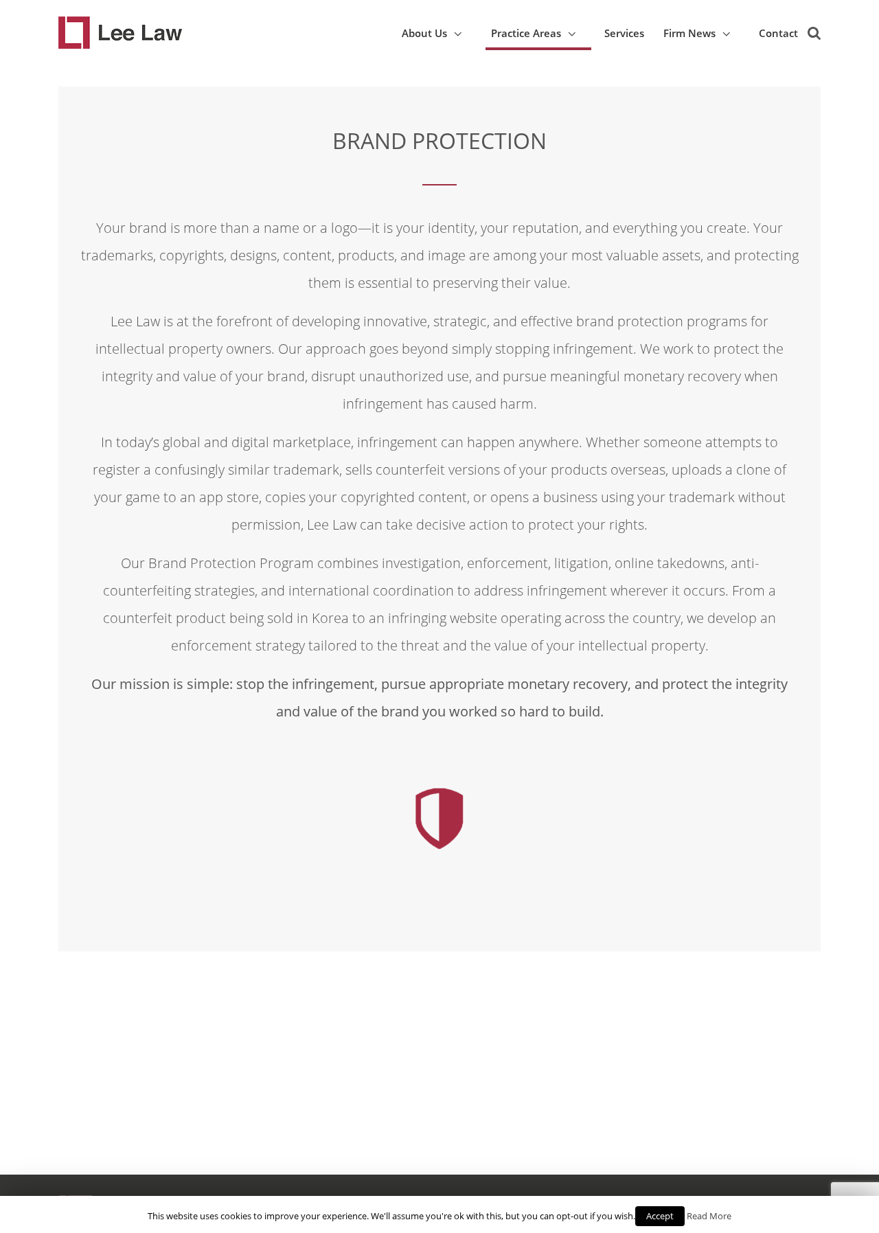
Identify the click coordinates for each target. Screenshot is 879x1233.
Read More (709, 1216)
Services (624, 33)
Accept (660, 1216)
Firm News (689, 33)
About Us (424, 33)
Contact (778, 33)
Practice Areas (526, 33)
